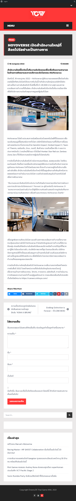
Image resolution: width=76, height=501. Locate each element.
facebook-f (34, 495)
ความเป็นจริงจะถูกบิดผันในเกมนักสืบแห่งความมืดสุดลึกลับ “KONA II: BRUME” (23, 309)
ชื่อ (9, 352)
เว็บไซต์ (10, 375)
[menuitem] (1, 1)
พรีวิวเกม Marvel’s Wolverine (19, 444)
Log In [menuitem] (5, 1)
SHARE (65, 63)
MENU (11, 26)
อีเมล (10, 364)
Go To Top (42, 495)
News (11, 39)
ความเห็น (11, 333)
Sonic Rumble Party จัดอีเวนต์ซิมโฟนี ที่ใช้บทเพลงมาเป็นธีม (32, 476)
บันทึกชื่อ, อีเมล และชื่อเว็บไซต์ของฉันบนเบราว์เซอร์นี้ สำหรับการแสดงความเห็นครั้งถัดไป (37, 392)
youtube (38, 495)
